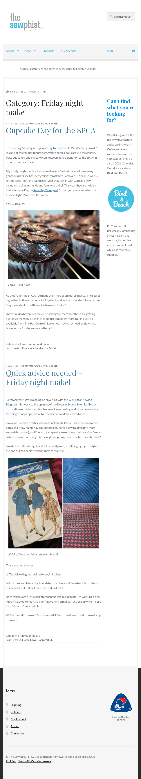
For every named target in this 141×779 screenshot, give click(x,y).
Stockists (48, 50)
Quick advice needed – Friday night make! (44, 377)
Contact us (17, 733)
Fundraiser (41, 347)
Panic (41, 639)
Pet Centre (28, 180)
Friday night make (38, 343)
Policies (16, 712)
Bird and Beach (117, 173)
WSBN (49, 639)
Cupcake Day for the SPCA (51, 130)
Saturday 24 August (45, 190)
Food (23, 343)
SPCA (52, 347)
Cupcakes (28, 347)
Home (13, 91)
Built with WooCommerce (34, 761)
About (10, 50)
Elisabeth (52, 123)
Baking (17, 347)
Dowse (17, 639)
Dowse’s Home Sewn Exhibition (77, 404)
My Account (68, 50)
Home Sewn (29, 639)
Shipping (16, 704)
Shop (28, 50)
